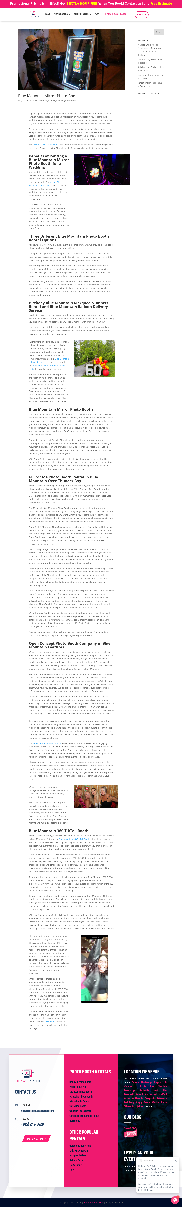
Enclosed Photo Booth (80, 1092)
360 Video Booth (77, 1106)
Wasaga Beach (138, 1106)
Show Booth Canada (93, 1202)
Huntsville (144, 1091)
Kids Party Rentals (78, 1151)
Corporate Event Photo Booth (84, 1116)
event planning (40, 100)
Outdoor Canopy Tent (80, 1146)
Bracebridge (129, 1091)
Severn (147, 1102)
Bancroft (140, 1095)
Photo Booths (61, 14)
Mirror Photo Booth (79, 1101)
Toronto (135, 1083)
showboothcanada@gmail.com (37, 1111)
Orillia (164, 1102)
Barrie (143, 1087)
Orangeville (150, 1098)
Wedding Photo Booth (80, 1111)
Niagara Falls (160, 1083)
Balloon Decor (76, 1160)
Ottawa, (127, 1106)
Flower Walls (75, 1165)
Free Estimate (161, 3)
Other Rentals (81, 14)
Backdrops (74, 1121)
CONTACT (141, 14)
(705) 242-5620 (116, 14)
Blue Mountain (158, 1087)
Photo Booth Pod (77, 1087)
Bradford (162, 1095)
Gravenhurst (151, 1095)
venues (51, 100)
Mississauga (146, 1083)
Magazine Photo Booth (81, 1097)
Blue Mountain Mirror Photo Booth (48, 95)
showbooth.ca (50, 1021)
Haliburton (129, 1098)
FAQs (97, 14)
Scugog (139, 1102)
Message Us (35, 1138)
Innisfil (156, 1091)
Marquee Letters (77, 1155)
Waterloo (128, 1087)
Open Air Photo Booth (80, 1082)
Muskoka (139, 1098)
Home (47, 14)
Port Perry (129, 1102)
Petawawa (162, 1098)
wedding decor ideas (66, 100)
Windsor (156, 1102)
